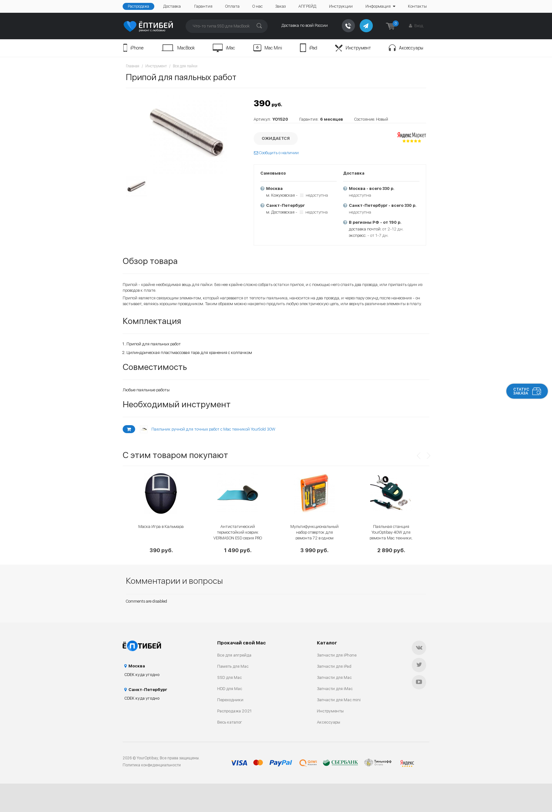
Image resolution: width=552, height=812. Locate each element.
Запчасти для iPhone (336, 655)
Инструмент (358, 47)
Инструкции (341, 6)
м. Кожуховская (280, 195)
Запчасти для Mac (334, 677)
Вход (418, 25)
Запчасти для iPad (334, 666)
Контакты (417, 6)
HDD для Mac (229, 689)
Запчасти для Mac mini (339, 700)
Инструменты (330, 711)
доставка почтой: (365, 229)
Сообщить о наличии (278, 153)
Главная (132, 66)
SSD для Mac (229, 677)
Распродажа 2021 (234, 711)
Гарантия (203, 6)
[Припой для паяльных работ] (186, 132)
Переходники (230, 700)
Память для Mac (233, 666)
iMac (230, 47)
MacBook (186, 47)
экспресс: (357, 235)
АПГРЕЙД (307, 6)
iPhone (136, 47)
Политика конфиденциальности (152, 765)
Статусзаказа (521, 391)
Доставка (172, 6)
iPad (313, 47)
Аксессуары (411, 47)
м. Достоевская (280, 212)
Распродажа (138, 6)
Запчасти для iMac (335, 689)
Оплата (232, 6)
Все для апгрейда (234, 655)
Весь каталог (229, 722)
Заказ (280, 6)
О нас (257, 6)
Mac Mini (273, 47)
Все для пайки (185, 66)
